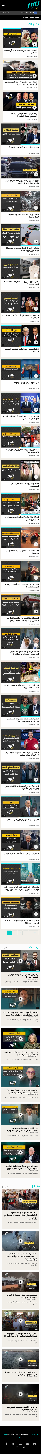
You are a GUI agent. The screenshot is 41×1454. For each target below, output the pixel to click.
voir (20, 38)
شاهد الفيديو (20, 961)
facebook (6, 1443)
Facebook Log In (27, 13)
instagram (17, 1447)
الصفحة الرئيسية (34, 17)
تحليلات (25, 17)
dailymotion (34, 1443)
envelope (27, 1443)
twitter (13, 1443)
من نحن (35, 1434)
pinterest (24, 1447)
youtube (20, 1443)
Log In (4, 13)
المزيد (5, 948)
